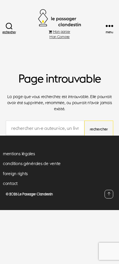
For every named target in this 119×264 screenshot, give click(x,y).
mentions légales (19, 153)
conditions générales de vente (32, 163)
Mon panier (61, 31)
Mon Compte (59, 37)
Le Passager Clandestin (35, 194)
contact (10, 183)
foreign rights (15, 173)
